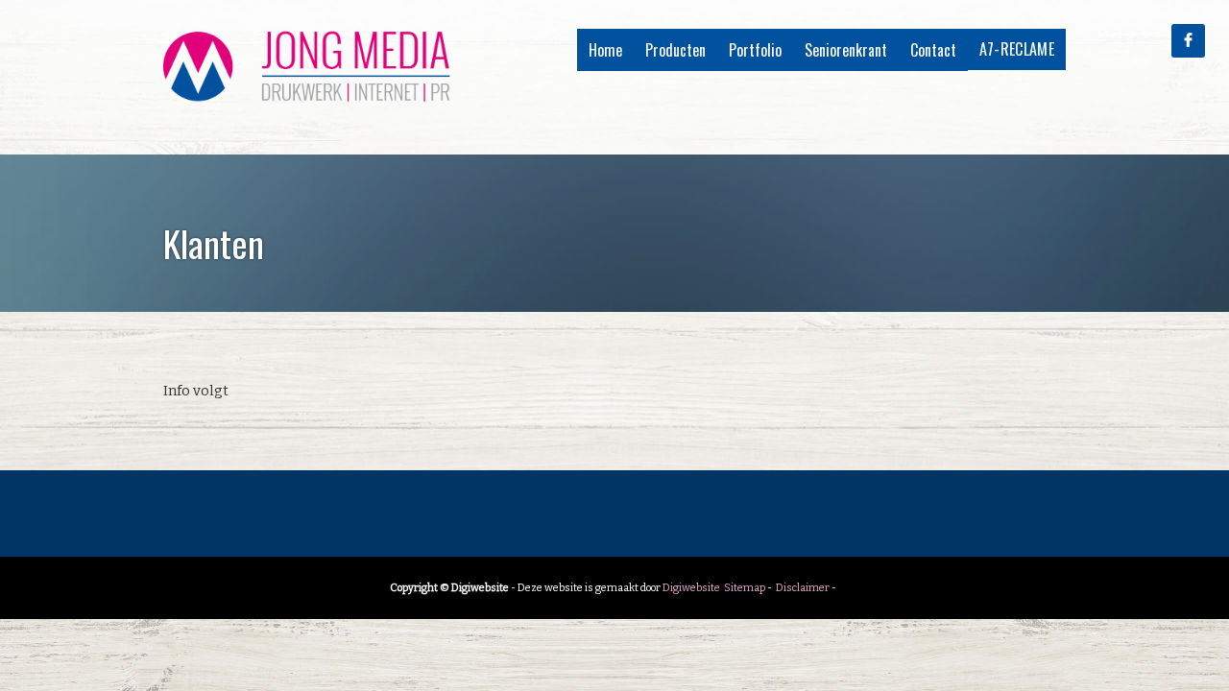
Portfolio (755, 49)
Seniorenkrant (846, 49)
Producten (675, 49)
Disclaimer (803, 588)
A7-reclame (1016, 48)
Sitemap (744, 588)
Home (605, 49)
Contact (933, 49)
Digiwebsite (691, 588)
